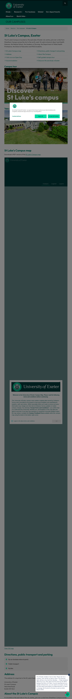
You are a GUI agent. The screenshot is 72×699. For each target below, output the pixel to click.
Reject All (40, 116)
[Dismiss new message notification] (69, 675)
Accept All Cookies (53, 116)
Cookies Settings (16, 116)
